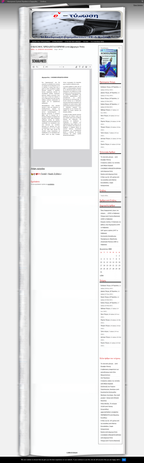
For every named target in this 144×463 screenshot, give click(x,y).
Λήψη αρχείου (38, 168)
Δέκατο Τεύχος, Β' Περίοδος (109, 93)
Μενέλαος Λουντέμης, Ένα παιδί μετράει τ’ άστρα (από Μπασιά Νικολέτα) (110, 398)
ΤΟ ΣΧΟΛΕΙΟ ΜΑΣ (97, 41)
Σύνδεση (43, 1)
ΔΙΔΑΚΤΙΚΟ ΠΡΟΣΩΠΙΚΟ (41, 41)
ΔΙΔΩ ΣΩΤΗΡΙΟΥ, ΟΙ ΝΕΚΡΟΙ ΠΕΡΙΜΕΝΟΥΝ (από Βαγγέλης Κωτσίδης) (110, 415)
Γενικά (43, 174)
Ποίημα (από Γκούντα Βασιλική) (110, 441)
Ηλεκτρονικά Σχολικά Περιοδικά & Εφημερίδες (22, 1)
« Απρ (102, 275)
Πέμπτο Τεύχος (105, 121)
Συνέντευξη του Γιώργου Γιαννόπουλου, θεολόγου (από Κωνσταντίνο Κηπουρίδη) (110, 389)
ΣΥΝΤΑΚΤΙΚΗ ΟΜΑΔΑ (73, 41)
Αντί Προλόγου (105, 378)
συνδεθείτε (51, 184)
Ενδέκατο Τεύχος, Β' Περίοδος (110, 87)
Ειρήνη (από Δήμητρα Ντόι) (109, 174)
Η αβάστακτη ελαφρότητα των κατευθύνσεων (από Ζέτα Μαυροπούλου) (110, 372)
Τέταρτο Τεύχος (105, 127)
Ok (124, 460)
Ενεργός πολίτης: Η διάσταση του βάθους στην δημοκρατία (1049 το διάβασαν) (111, 224)
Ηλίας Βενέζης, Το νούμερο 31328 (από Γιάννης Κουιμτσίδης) (109, 406)
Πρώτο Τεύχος (105, 144)
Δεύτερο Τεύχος (105, 138)
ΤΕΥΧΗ (85, 41)
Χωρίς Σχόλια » (54, 174)
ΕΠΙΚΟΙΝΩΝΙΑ (57, 41)
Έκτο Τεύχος (104, 115)
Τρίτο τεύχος (104, 133)
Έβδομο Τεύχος (105, 110)
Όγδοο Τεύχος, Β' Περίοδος (109, 104)
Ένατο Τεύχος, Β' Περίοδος (109, 98)
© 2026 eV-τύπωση (72, 452)
